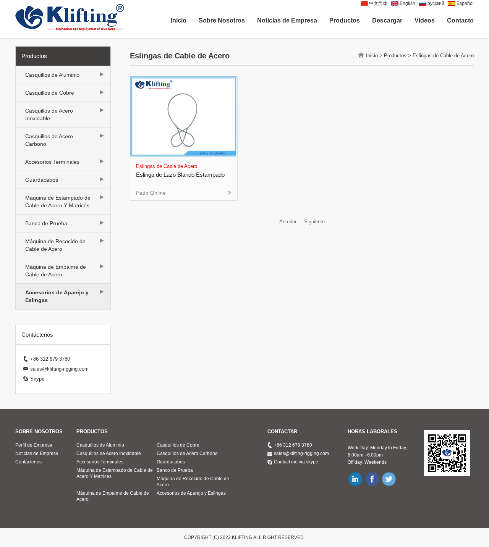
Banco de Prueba (46, 223)
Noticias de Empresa (287, 20)
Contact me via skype (296, 462)
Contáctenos (28, 462)
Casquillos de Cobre (49, 93)
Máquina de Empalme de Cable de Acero (55, 271)
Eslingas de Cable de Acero (443, 55)
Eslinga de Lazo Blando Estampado (180, 174)
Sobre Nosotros (222, 20)
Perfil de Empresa (33, 445)
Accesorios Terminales (52, 162)
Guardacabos (41, 180)
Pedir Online (151, 193)
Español (465, 3)
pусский (435, 3)
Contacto (460, 20)
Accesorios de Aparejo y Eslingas (57, 296)
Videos (425, 20)
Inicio (178, 20)
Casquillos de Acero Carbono (49, 140)
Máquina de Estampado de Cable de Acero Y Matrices (58, 201)
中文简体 (378, 3)
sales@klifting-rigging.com (301, 453)
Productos (344, 20)
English (407, 3)
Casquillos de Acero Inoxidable (49, 114)
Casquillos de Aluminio (52, 75)
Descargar (387, 20)
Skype (37, 379)
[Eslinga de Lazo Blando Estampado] (183, 116)
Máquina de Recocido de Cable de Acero (55, 245)
